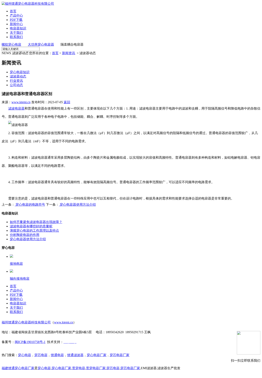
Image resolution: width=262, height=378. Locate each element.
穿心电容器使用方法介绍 (77, 204)
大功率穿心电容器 (41, 44)
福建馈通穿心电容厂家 (18, 368)
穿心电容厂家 (96, 355)
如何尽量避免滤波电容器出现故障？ (36, 222)
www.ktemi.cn (20, 102)
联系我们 (16, 37)
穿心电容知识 (19, 72)
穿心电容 (24, 355)
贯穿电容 (78, 368)
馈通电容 (57, 355)
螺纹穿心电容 (11, 44)
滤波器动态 (18, 76)
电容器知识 (18, 28)
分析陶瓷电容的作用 (24, 235)
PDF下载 (16, 19)
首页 (13, 11)
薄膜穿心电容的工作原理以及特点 (34, 230)
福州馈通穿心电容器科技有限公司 (26, 322)
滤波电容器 (16, 108)
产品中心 (16, 15)
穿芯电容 (40, 355)
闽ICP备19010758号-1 (30, 342)
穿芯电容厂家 (119, 355)
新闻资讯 (68, 53)
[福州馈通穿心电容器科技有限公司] (28, 3)
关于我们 (16, 32)
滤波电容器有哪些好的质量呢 (31, 226)
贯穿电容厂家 (96, 368)
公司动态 (16, 85)
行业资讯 (16, 80)
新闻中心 (16, 24)
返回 (67, 102)
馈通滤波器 (75, 355)
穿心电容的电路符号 (30, 204)
